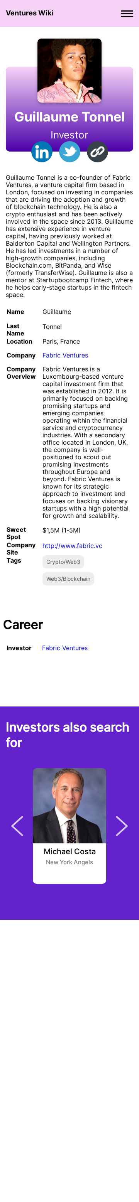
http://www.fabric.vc (72, 546)
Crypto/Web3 (63, 561)
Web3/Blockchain (68, 578)
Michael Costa (70, 852)
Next (121, 826)
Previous (17, 826)
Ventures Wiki (29, 13)
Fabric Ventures (65, 355)
